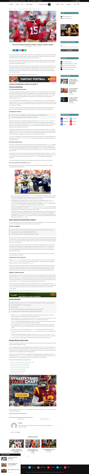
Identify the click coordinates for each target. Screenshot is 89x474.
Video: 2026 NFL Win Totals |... (13, 470)
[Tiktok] (79, 1)
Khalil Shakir (51, 200)
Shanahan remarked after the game (15, 261)
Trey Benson (23, 324)
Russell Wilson (22, 214)
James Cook (18, 204)
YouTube (57, 4)
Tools (62, 4)
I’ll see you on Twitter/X (22, 355)
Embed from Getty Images (19, 169)
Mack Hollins (49, 201)
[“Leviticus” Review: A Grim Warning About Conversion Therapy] (64, 99)
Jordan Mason (38, 318)
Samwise (30, 46)
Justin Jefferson (19, 281)
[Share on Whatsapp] (25, 50)
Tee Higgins (20, 132)
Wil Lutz (20, 102)
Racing (17, 4)
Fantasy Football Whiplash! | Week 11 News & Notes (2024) (22, 362)
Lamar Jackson (46, 120)
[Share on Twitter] (20, 50)
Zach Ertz (26, 215)
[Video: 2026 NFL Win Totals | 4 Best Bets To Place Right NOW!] (48, 443)
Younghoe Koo (32, 100)
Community (68, 4)
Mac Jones (54, 283)
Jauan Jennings (18, 259)
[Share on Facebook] (17, 50)
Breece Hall (35, 156)
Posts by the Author (44, 419)
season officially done (39, 206)
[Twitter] (73, 1)
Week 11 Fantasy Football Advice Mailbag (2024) (20, 364)
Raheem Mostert (15, 302)
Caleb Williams (48, 335)
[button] (11, 448)
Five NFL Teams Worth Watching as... (12, 458)
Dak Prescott (31, 206)
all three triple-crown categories (25, 138)
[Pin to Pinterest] (22, 50)
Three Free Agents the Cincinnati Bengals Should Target (32, 450)
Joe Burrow (39, 120)
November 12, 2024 (31, 117)
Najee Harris (33, 329)
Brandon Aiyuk (31, 262)
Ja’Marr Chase (14, 115)
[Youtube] (76, 1)
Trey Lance (30, 208)
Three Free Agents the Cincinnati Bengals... (12, 464)
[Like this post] (14, 50)
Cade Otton (13, 332)
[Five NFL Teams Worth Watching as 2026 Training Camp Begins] (16, 443)
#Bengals (24, 115)
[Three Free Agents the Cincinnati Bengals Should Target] (32, 443)
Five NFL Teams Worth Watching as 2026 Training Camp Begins (16, 450)
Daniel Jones (49, 144)
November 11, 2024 (33, 234)
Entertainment (29, 4)
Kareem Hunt (13, 321)
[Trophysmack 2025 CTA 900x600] (70, 24)
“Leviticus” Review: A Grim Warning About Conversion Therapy (73, 99)
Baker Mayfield (34, 331)
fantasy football (24, 409)
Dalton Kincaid (43, 201)
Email (62, 45)
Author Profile (21, 419)
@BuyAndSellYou (46, 409)
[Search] (79, 4)
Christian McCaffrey (33, 195)
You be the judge (24, 217)
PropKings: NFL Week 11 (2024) (17, 373)
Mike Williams (28, 214)
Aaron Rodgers (53, 153)
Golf (22, 4)
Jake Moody (45, 100)
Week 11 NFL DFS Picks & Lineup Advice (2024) (20, 365)
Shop (75, 4)
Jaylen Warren (19, 329)
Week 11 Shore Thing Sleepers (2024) (18, 369)
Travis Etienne (34, 319)
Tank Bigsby (21, 318)
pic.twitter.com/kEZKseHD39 (28, 232)
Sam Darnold (21, 276)
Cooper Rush (45, 206)
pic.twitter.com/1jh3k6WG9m (39, 115)
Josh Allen (46, 203)
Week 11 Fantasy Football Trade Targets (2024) (20, 367)
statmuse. (20, 98)
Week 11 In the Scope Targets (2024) (18, 371)
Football (11, 4)
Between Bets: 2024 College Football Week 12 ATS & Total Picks (26, 290)
